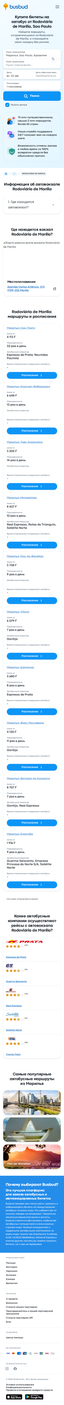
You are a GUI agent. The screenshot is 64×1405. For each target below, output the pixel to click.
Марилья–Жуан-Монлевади (25, 723)
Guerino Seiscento (16, 982)
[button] (53, 59)
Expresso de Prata (16, 957)
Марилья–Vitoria (18, 612)
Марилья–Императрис (22, 498)
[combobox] (32, 54)
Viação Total (13, 1054)
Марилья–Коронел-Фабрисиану (28, 386)
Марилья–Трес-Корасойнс (25, 442)
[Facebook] (16, 1369)
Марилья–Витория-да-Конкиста (28, 778)
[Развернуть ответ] (53, 205)
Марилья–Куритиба (20, 834)
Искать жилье (19, 105)
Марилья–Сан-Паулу (21, 328)
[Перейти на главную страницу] (15, 6)
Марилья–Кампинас (20, 667)
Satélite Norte (14, 1030)
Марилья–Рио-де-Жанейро (25, 556)
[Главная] (6, 173)
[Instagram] (7, 1369)
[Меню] (57, 6)
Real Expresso (14, 1006)
